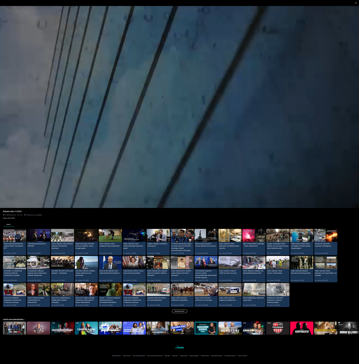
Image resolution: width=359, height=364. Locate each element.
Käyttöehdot (116, 356)
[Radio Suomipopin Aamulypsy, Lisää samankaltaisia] (110, 328)
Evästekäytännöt (217, 356)
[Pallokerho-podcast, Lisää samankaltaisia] (277, 328)
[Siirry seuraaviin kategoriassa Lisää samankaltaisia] (356, 328)
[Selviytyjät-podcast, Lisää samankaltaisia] (230, 328)
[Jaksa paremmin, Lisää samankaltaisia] (158, 328)
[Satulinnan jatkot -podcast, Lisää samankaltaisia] (182, 328)
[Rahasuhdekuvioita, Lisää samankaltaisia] (206, 328)
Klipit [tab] (9, 224)
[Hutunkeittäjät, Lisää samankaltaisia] (62, 328)
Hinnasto (175, 356)
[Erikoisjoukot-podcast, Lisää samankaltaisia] (325, 328)
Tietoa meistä (242, 356)
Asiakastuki (184, 356)
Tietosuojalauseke (139, 356)
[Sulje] (356, 3)
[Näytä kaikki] (179, 327)
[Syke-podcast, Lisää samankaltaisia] (38, 328)
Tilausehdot (127, 356)
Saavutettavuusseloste (155, 356)
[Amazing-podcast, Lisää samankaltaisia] (254, 328)
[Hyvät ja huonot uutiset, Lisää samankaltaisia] (14, 328)
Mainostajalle (194, 356)
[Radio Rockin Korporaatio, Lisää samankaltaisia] (301, 328)
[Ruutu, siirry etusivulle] (179, 347)
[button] (179, 107)
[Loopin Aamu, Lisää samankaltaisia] (86, 328)
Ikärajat (167, 356)
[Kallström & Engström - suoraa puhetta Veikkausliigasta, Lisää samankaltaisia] (134, 328)
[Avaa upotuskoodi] (355, 8)
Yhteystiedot (205, 356)
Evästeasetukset (230, 356)
